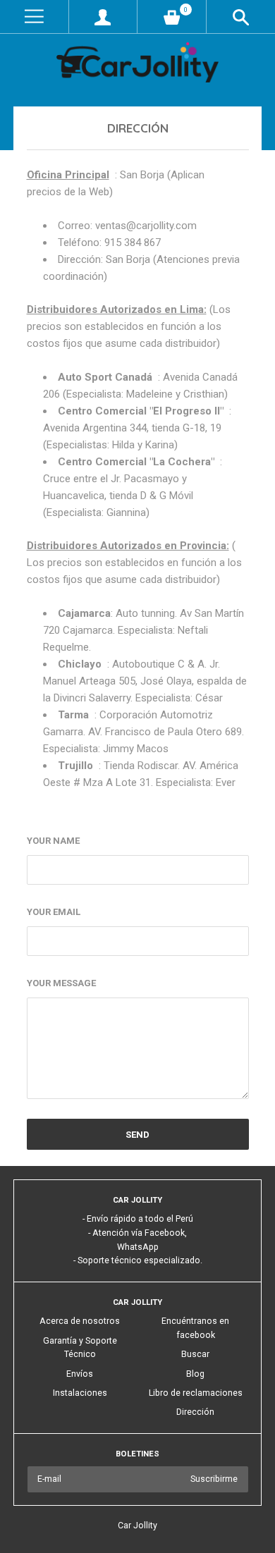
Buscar (195, 1354)
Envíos (79, 1374)
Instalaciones (80, 1393)
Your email (53, 912)
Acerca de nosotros (79, 1321)
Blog (195, 1374)
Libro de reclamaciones (196, 1393)
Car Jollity (137, 1525)
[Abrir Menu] (34, 16)
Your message (61, 983)
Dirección (195, 1412)
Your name (53, 840)
